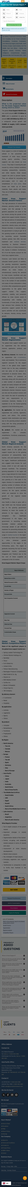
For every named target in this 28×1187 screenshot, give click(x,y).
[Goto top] (25, 1178)
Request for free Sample (14, 25)
